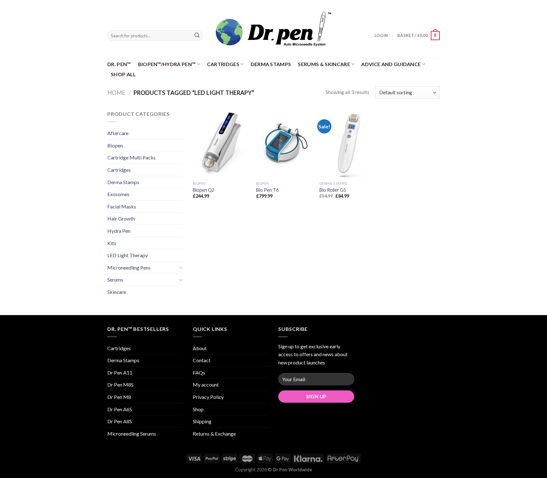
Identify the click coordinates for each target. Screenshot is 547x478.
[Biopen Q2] (221, 144)
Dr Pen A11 (119, 372)
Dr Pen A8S (119, 421)
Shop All (123, 74)
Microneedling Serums (131, 434)
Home (116, 92)
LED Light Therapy (127, 255)
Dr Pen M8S (120, 385)
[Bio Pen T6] (284, 144)
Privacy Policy (208, 397)
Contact (202, 360)
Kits (111, 243)
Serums (115, 279)
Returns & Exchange (214, 434)
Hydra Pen (118, 231)
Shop (198, 409)
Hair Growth (121, 218)
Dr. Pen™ (119, 64)
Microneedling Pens (129, 267)
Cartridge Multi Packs (131, 157)
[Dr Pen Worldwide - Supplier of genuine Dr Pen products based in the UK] (273, 28)
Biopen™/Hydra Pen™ (167, 64)
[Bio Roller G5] (347, 144)
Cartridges (223, 64)
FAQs (199, 372)
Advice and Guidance (391, 64)
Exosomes (118, 194)
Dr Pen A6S (119, 409)
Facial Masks (121, 206)
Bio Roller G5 (332, 190)
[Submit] (197, 35)
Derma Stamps (271, 64)
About (200, 348)
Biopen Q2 (203, 190)
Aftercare (118, 133)
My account (206, 385)
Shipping (202, 421)
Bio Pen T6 (267, 190)
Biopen (115, 145)
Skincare (116, 292)
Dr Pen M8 (119, 397)
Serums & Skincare (324, 64)
